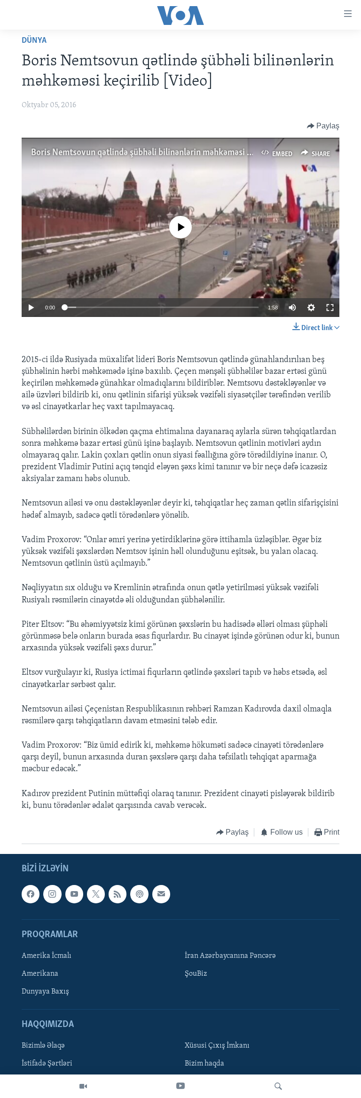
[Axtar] (278, 1086)
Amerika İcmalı (46, 955)
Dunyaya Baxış (45, 991)
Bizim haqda (204, 1063)
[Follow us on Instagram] (52, 894)
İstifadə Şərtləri (47, 1063)
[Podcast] (139, 894)
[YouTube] (180, 1086)
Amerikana (40, 974)
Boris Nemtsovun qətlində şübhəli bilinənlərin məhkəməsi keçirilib (154, 153)
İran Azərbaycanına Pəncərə (230, 955)
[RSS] (117, 894)
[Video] (83, 1086)
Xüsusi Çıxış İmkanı (217, 1046)
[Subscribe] (161, 894)
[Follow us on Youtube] (74, 894)
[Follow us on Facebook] (30, 894)
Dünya (34, 41)
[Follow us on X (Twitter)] (96, 894)
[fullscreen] (330, 307)
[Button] (323, 126)
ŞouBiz (196, 974)
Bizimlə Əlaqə (43, 1046)
